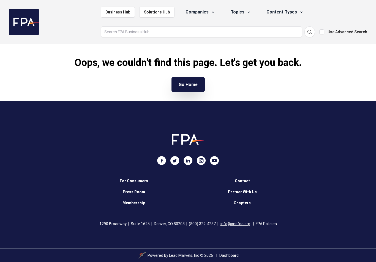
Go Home (188, 84)
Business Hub (117, 12)
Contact (242, 181)
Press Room (134, 192)
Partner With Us (242, 192)
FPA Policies (266, 224)
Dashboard (229, 255)
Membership (133, 203)
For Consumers (134, 181)
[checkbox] (321, 31)
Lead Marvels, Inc (184, 255)
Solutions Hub (157, 12)
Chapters (242, 203)
